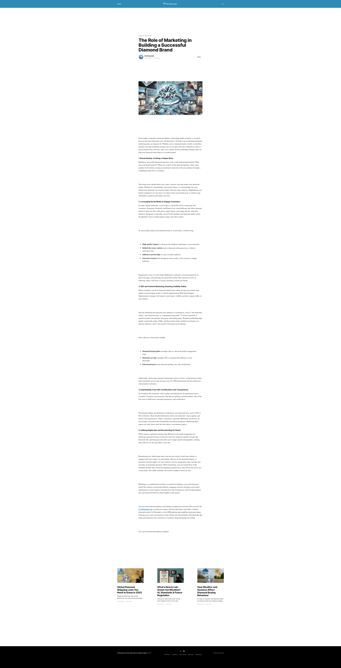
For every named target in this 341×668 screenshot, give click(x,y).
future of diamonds (145, 36)
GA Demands (149, 56)
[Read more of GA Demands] (141, 57)
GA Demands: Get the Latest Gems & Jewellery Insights (132, 653)
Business (190, 654)
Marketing (198, 654)
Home (119, 4)
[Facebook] (184, 651)
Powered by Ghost (218, 653)
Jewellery (174, 654)
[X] (180, 651)
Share (199, 57)
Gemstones (183, 654)
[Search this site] (222, 3)
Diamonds (167, 654)
